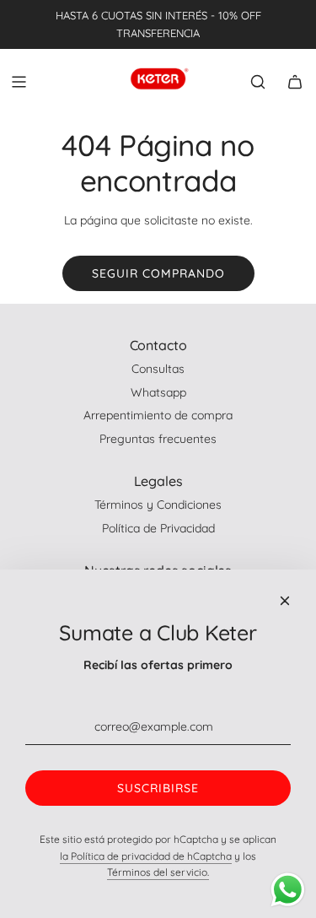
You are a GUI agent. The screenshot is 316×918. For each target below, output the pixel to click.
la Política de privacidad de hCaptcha (146, 856)
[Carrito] (294, 81)
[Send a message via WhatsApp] (288, 890)
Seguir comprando (158, 273)
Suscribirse (158, 788)
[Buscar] (257, 81)
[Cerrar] (284, 600)
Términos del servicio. (158, 872)
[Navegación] (18, 81)
